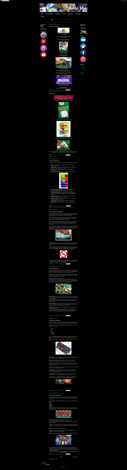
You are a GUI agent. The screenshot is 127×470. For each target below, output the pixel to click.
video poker (64, 91)
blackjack (53, 91)
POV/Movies (57, 13)
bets (55, 207)
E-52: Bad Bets (52, 93)
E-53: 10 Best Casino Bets (54, 160)
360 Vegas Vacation (49, 13)
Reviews (42, 16)
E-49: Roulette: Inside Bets (54, 320)
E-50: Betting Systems (53, 268)
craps (60, 207)
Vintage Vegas (78, 13)
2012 (82, 74)
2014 (82, 72)
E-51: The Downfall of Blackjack (56, 211)
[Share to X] (68, 90)
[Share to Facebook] (68, 90)
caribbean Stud (57, 91)
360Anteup (54, 263)
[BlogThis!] (67, 90)
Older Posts (75, 456)
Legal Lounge (70, 13)
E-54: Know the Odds (53, 26)
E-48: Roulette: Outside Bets (55, 395)
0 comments (62, 263)
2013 (82, 73)
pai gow (66, 207)
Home (42, 13)
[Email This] (66, 90)
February (83, 67)
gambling (63, 207)
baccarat (53, 207)
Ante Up (63, 13)
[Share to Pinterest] (69, 90)
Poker (61, 91)
